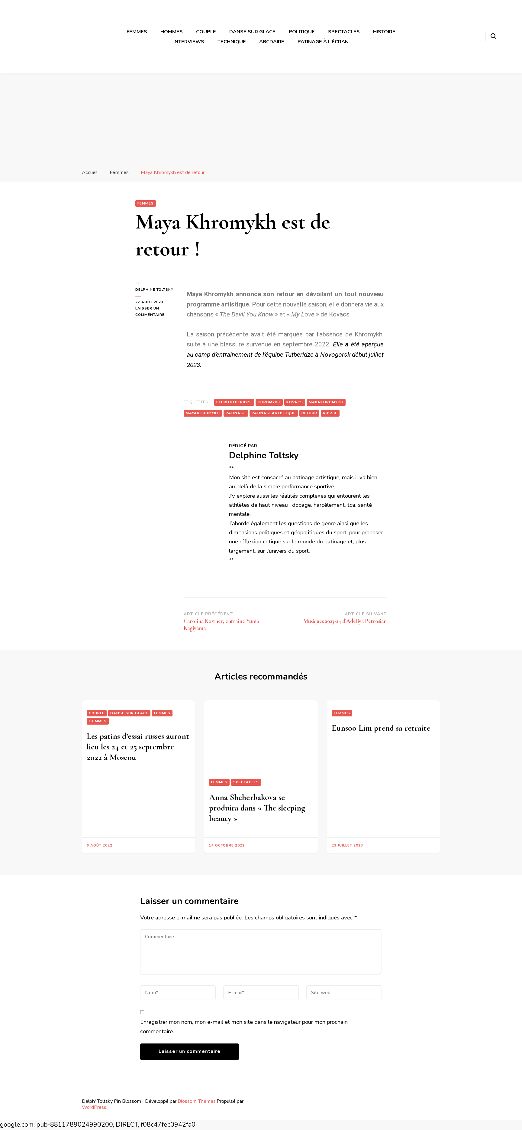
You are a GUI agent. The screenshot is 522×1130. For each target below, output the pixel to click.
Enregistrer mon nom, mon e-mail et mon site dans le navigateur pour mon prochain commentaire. (244, 1026)
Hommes (171, 31)
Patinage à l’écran (323, 41)
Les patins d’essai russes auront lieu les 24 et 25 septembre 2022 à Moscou (138, 746)
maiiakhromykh (326, 402)
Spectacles (344, 31)
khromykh (269, 402)
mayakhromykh (203, 413)
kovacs (294, 402)
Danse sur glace (252, 31)
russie (330, 413)
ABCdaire (271, 41)
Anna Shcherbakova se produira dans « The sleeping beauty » (257, 808)
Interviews (188, 41)
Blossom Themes (197, 1101)
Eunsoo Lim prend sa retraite (381, 728)
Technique (232, 41)
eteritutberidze (234, 402)
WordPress (94, 1107)
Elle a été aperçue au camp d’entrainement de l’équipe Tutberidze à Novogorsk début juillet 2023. (285, 354)
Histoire (384, 31)
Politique (302, 31)
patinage (236, 413)
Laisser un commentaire (155, 311)
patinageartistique (274, 413)
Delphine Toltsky (154, 289)
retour (309, 413)
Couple (206, 31)
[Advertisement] (261, 119)
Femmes (137, 31)
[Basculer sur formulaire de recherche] (493, 36)
